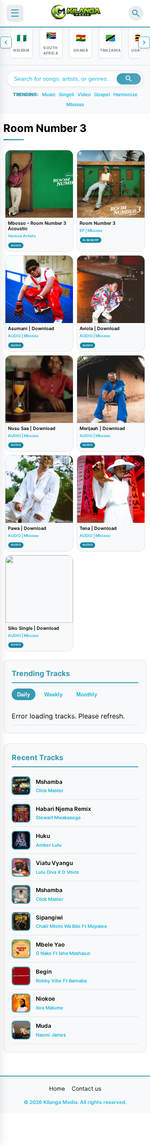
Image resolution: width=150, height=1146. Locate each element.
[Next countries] (144, 42)
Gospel (102, 94)
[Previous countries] (6, 42)
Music (48, 94)
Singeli (66, 94)
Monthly (86, 694)
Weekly (53, 694)
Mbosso (75, 104)
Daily (23, 694)
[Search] (135, 13)
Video (84, 94)
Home (57, 1088)
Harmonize (125, 94)
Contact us (86, 1088)
